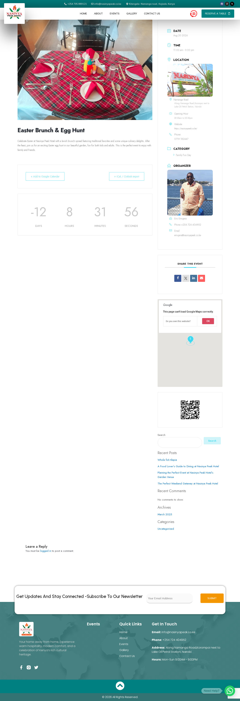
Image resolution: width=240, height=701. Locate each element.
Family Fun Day (183, 155)
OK (208, 321)
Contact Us (152, 13)
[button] (193, 14)
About (98, 13)
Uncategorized (166, 529)
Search (161, 435)
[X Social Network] (185, 278)
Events (114, 13)
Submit (212, 598)
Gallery (132, 13)
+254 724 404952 (191, 224)
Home (83, 13)
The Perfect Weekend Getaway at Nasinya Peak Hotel (188, 483)
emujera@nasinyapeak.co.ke (187, 235)
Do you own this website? (178, 321)
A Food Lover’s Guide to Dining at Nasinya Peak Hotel (188, 466)
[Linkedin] (193, 278)
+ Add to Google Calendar (45, 176)
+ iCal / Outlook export (126, 176)
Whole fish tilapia (167, 460)
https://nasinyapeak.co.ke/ (185, 128)
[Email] (201, 278)
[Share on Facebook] (177, 278)
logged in (45, 551)
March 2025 (165, 514)
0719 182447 (181, 139)
